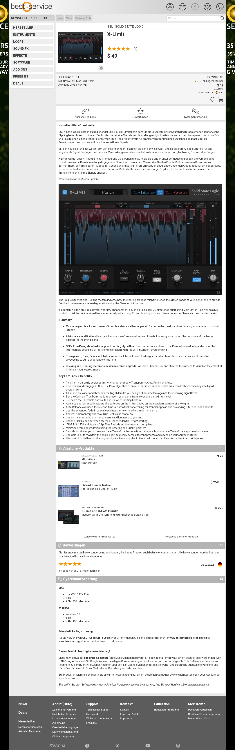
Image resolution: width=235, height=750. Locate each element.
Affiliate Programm (63, 736)
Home (60, 18)
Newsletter (21, 18)
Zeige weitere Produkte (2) (99, 536)
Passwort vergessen (200, 709)
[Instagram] (178, 746)
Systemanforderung (195, 116)
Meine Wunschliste (199, 718)
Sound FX (21, 48)
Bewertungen (140, 116)
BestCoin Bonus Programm (204, 714)
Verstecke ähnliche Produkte (181, 536)
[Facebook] (87, 746)
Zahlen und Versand (64, 709)
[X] (117, 746)
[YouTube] (147, 746)
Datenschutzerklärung (65, 731)
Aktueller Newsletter (29, 731)
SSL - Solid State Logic (125, 26)
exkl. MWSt (218, 89)
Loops (18, 41)
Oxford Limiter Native (96, 485)
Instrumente (24, 34)
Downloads (92, 714)
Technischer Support (98, 709)
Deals (18, 83)
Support (41, 18)
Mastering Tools (83, 18)
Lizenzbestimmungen (64, 718)
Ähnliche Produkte (85, 116)
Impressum (126, 718)
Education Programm (166, 709)
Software (21, 62)
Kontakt (124, 709)
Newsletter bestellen (30, 726)
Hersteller (23, 27)
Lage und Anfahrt (130, 714)
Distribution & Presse (64, 714)
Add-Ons (20, 69)
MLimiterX (88, 459)
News (22, 704)
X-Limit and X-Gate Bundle (100, 511)
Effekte (69, 18)
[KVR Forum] (57, 746)
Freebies (20, 76)
